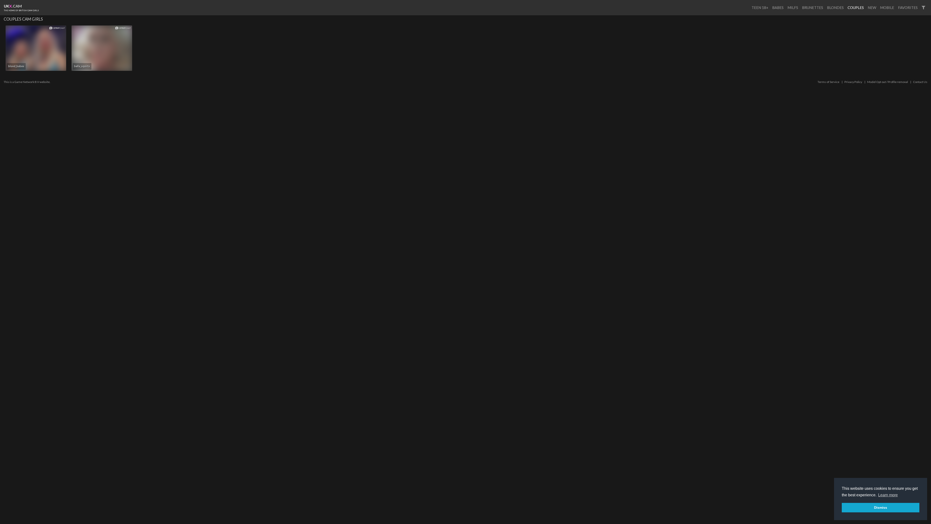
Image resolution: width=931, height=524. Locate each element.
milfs (792, 7)
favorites (908, 7)
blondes (835, 7)
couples (856, 7)
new (872, 7)
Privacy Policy (853, 82)
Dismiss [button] (880, 507)
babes (778, 7)
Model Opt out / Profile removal (887, 82)
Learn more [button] (888, 495)
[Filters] (923, 7)
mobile (887, 7)
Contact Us (920, 82)
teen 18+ (760, 7)
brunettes (812, 7)
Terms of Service (828, 82)
